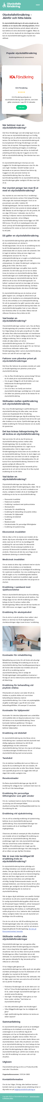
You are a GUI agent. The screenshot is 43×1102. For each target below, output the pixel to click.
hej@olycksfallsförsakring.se (24, 1089)
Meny (38, 5)
